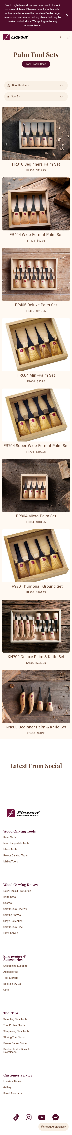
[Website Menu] (52, 37)
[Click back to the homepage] (18, 37)
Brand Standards (13, 1093)
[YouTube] (41, 1117)
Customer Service (17, 1075)
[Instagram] (28, 1117)
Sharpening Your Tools (16, 1031)
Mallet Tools (10, 861)
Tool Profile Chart (36, 64)
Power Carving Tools (15, 855)
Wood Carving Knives (20, 884)
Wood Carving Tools (19, 831)
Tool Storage (10, 977)
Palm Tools (10, 837)
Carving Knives (12, 915)
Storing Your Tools (14, 1037)
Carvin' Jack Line (13, 927)
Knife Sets (9, 897)
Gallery (7, 1087)
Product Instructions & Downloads (16, 1051)
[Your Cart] (68, 37)
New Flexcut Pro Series (17, 891)
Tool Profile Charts (14, 1025)
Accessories (10, 971)
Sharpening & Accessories (14, 958)
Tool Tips (10, 1013)
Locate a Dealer (12, 1081)
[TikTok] (16, 1117)
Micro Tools (10, 849)
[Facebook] (55, 1117)
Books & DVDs (12, 983)
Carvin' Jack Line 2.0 (15, 909)
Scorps (7, 903)
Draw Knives (10, 933)
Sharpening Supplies (15, 965)
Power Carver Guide (15, 1043)
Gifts (6, 989)
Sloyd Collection (12, 921)
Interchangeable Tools (16, 843)
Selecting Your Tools (15, 1019)
